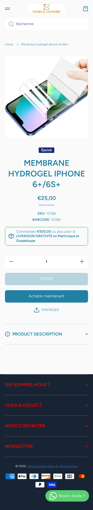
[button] (85, 8)
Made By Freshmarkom (63, 466)
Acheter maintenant (46, 296)
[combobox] (46, 24)
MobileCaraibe (37, 466)
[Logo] (46, 8)
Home (9, 44)
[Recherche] (9, 24)
